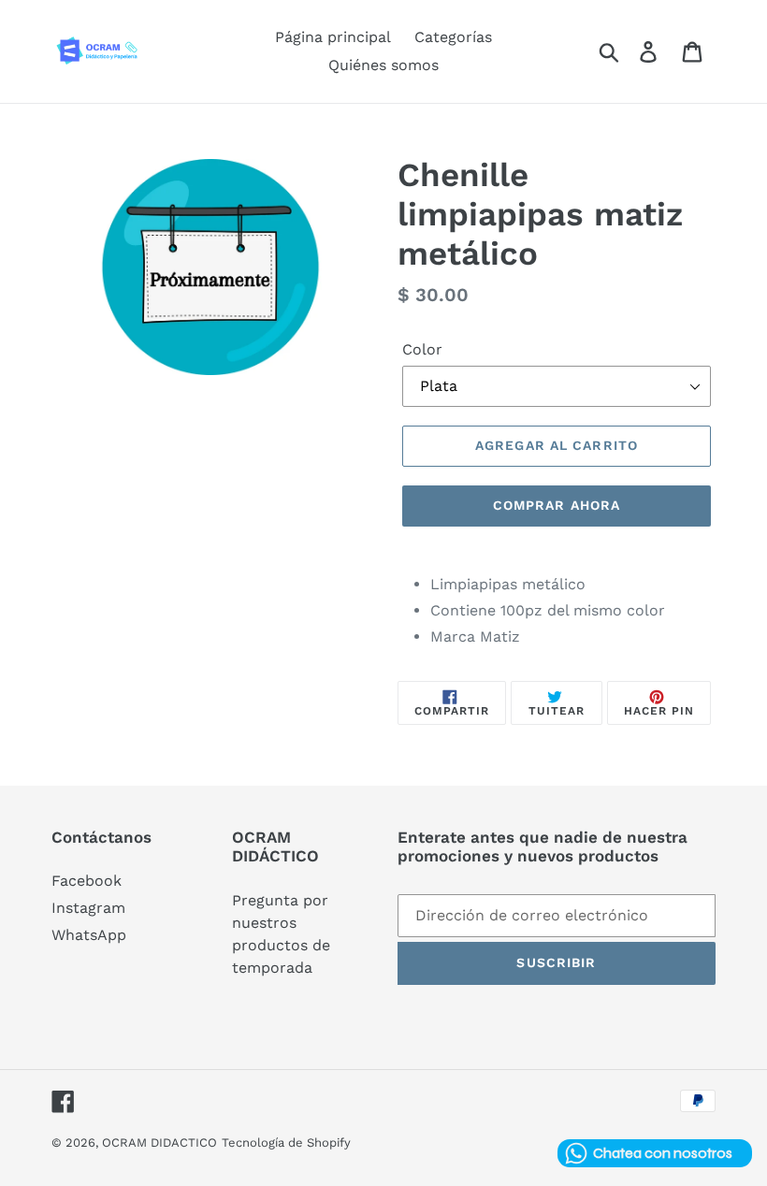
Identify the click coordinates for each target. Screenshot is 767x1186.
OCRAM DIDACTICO (159, 1142)
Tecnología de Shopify (286, 1142)
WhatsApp (88, 935)
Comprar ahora (557, 505)
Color (422, 349)
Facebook (86, 881)
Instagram (88, 908)
